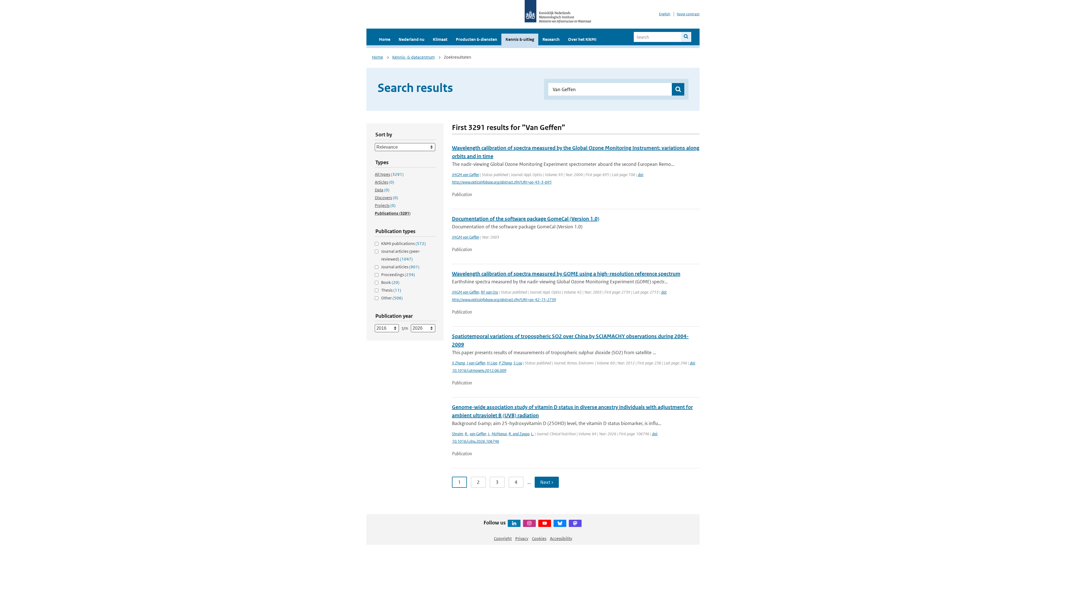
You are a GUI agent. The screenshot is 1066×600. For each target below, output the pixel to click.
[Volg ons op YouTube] (544, 523)
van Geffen (478, 433)
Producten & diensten (476, 39)
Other (392, 298)
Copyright (503, 538)
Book (390, 282)
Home (384, 39)
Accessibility (561, 538)
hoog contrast (688, 14)
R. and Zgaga (519, 433)
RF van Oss (489, 292)
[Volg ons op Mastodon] (575, 523)
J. (489, 433)
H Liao (492, 363)
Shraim (457, 433)
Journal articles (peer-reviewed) (400, 255)
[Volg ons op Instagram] (529, 523)
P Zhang (505, 363)
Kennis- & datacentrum (413, 57)
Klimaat (440, 39)
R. (466, 433)
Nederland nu (411, 39)
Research (551, 39)
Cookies (539, 538)
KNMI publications (403, 243)
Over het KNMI (582, 39)
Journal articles (400, 266)
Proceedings (398, 274)
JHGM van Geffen (465, 174)
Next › (546, 482)
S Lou (518, 363)
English (664, 14)
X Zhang (458, 363)
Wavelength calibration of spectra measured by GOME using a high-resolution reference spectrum (566, 274)
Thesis (391, 290)
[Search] (686, 37)
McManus (499, 433)
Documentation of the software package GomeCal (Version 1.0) (525, 219)
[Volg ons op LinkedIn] (514, 523)
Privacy (521, 538)
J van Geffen (476, 363)
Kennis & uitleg (520, 39)
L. (532, 433)
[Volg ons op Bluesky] (559, 523)
